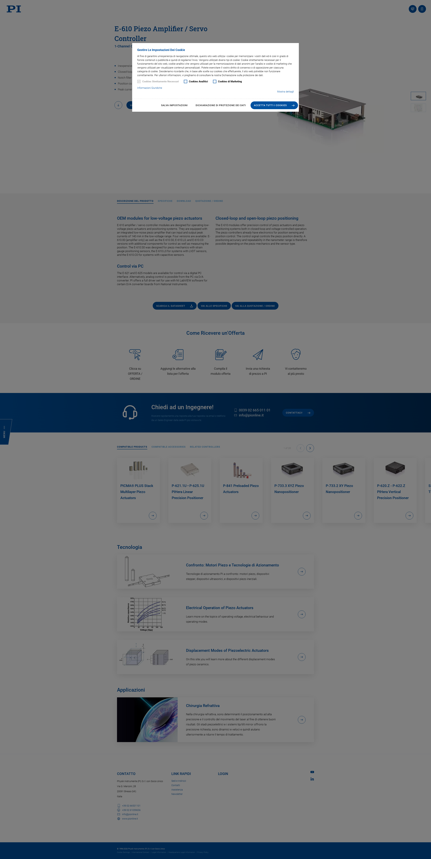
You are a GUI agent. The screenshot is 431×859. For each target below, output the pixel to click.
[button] (274, 105)
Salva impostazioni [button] (174, 105)
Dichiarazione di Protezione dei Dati (221, 105)
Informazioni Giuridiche (149, 87)
